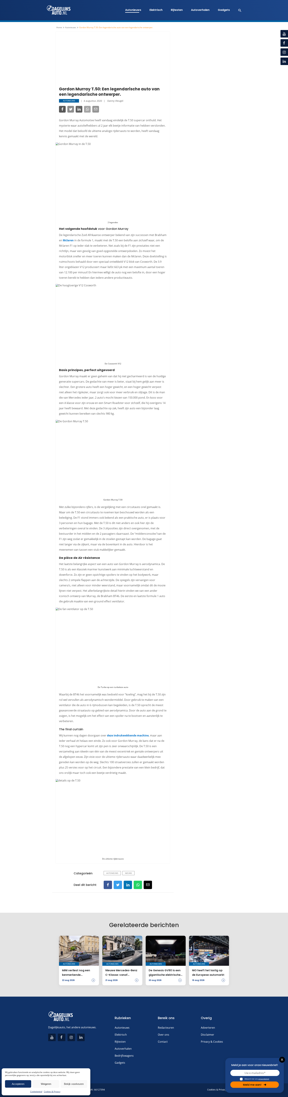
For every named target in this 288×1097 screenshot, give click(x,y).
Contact (163, 1041)
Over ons (163, 1034)
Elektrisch (156, 10)
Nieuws (128, 873)
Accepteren (18, 1083)
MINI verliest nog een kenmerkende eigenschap (76, 972)
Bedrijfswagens (124, 1055)
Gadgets (224, 10)
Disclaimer (207, 1034)
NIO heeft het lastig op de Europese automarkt (208, 972)
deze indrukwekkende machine (128, 735)
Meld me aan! (252, 1085)
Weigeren (46, 1083)
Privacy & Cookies (212, 1041)
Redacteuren (166, 1027)
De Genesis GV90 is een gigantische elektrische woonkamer (164, 972)
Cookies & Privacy (52, 1091)
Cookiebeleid (36, 1091)
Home (59, 28)
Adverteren (208, 1027)
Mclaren (68, 240)
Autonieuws (133, 10)
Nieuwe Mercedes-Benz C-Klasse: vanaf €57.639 (121, 972)
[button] (238, 10)
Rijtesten (177, 10)
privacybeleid (263, 1079)
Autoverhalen (200, 10)
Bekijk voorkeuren (74, 1083)
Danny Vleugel (115, 100)
